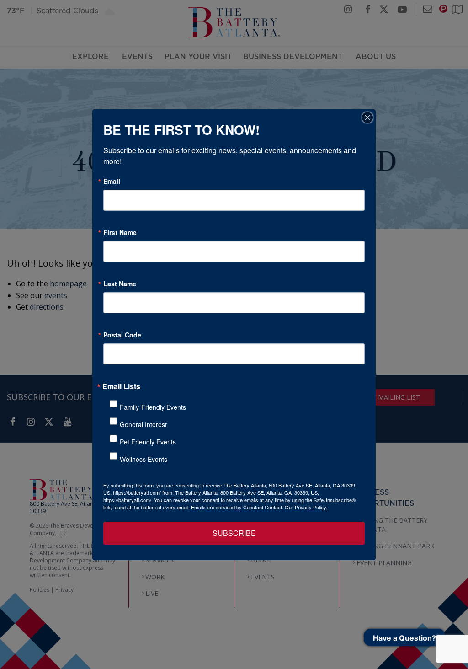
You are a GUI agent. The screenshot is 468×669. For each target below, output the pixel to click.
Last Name (119, 283)
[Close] (367, 117)
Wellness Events (143, 459)
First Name (120, 232)
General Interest (143, 424)
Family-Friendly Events (153, 407)
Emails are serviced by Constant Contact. (237, 507)
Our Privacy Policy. (306, 507)
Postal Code (122, 335)
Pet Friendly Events (148, 441)
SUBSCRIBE (234, 533)
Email (111, 181)
